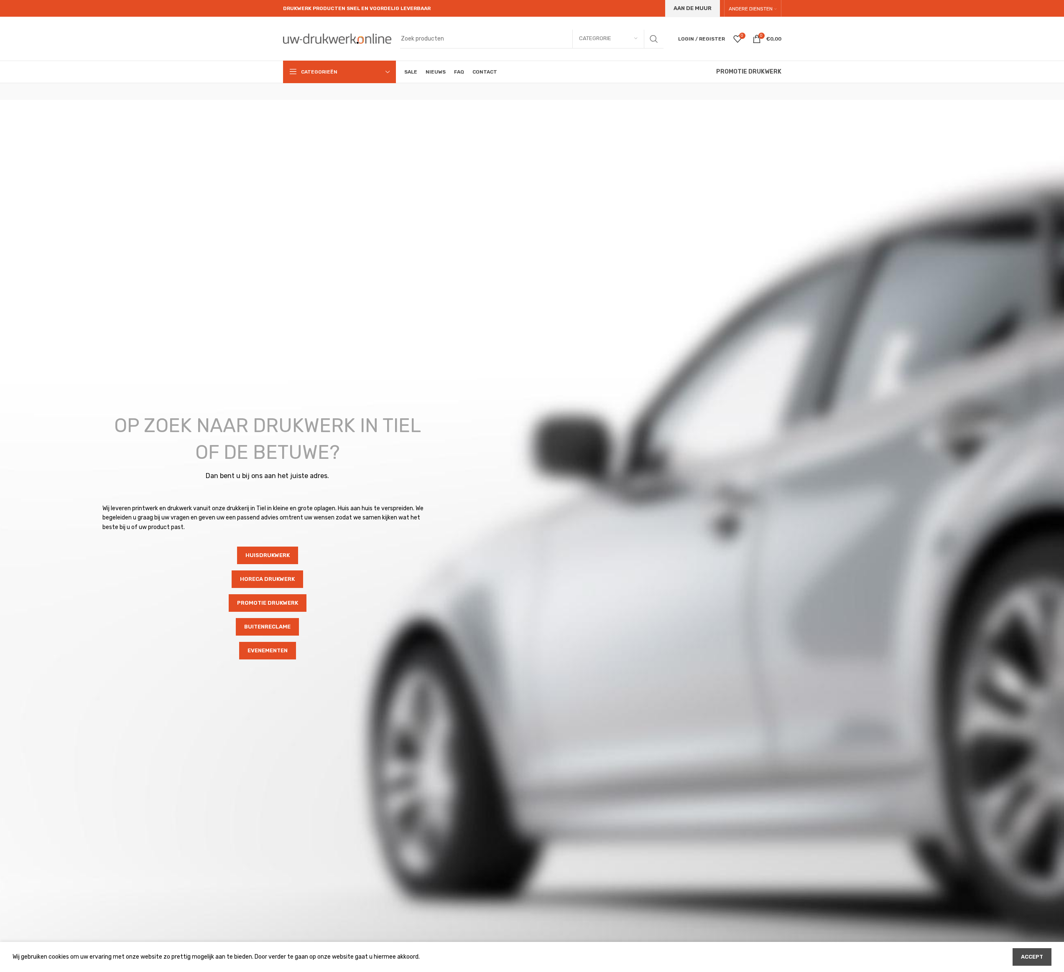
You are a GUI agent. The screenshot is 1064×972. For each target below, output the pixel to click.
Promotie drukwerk (267, 603)
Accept (1032, 957)
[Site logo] (337, 38)
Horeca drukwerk (267, 579)
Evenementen (268, 650)
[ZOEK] (653, 38)
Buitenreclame (267, 626)
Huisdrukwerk (267, 555)
